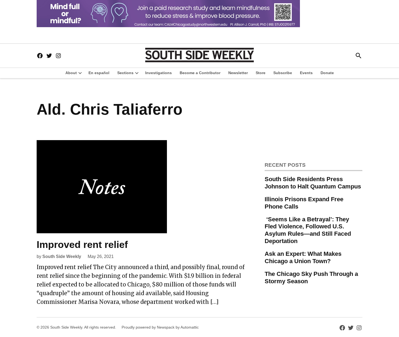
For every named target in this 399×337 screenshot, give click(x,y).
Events (306, 73)
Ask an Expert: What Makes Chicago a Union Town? (303, 257)
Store (260, 73)
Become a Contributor (200, 73)
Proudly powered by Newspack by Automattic (160, 327)
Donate (327, 73)
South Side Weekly (61, 256)
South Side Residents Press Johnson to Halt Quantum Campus (313, 183)
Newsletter (238, 73)
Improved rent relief (82, 244)
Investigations (158, 73)
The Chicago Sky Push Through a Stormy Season (311, 277)
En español (98, 73)
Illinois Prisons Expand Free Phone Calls (304, 203)
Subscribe (282, 73)
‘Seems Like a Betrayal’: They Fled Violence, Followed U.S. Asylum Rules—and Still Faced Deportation (308, 230)
